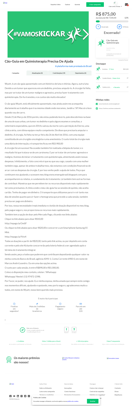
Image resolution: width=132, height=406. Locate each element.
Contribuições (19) (59, 73)
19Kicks (125, 27)
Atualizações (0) (37, 73)
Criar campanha (95, 4)
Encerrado (104, 27)
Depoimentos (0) (80, 73)
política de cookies (72, 401)
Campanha (15, 73)
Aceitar (92, 401)
